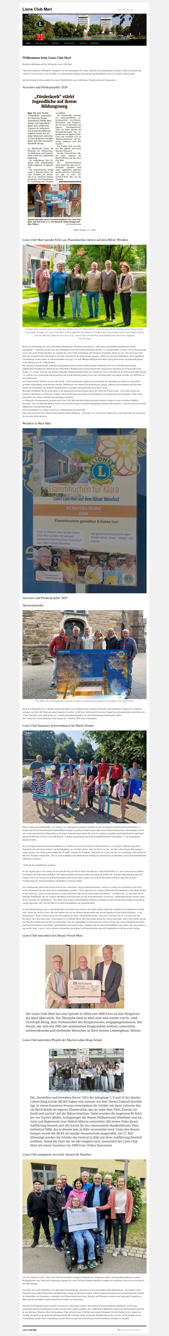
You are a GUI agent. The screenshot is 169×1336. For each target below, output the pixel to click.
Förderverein (69, 43)
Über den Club (41, 43)
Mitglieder (95, 43)
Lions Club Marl (37, 9)
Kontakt (83, 43)
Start (28, 43)
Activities (55, 43)
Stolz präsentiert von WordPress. (130, 1330)
